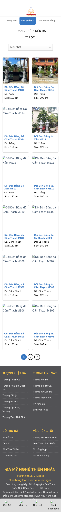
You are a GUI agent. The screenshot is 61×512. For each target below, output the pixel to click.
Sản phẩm (26, 20)
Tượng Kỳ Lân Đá (42, 391)
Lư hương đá (10, 455)
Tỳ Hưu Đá (39, 403)
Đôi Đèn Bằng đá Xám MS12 (14, 187)
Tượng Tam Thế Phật (14, 417)
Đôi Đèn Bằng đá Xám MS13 (44, 138)
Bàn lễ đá (8, 437)
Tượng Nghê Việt (42, 397)
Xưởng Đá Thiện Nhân (45, 437)
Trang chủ (11, 20)
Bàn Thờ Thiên (11, 449)
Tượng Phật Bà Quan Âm (14, 387)
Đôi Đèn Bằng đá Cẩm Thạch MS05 (44, 335)
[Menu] (30, 3)
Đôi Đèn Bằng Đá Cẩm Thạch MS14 (14, 138)
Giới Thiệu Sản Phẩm (44, 443)
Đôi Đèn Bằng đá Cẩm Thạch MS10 (14, 236)
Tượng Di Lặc (10, 395)
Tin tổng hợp (40, 449)
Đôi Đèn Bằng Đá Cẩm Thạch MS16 (14, 89)
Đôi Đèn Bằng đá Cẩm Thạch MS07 (44, 286)
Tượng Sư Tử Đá (42, 385)
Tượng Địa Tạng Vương (11, 409)
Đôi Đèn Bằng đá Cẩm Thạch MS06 (14, 335)
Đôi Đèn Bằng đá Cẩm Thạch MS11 (44, 187)
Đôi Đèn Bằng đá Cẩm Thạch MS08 (14, 286)
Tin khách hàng (47, 20)
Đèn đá (6, 443)
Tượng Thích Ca (11, 379)
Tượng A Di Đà (10, 401)
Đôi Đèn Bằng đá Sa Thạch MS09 (44, 236)
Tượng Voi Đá (40, 379)
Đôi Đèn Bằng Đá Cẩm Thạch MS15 (44, 89)
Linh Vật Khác (40, 409)
